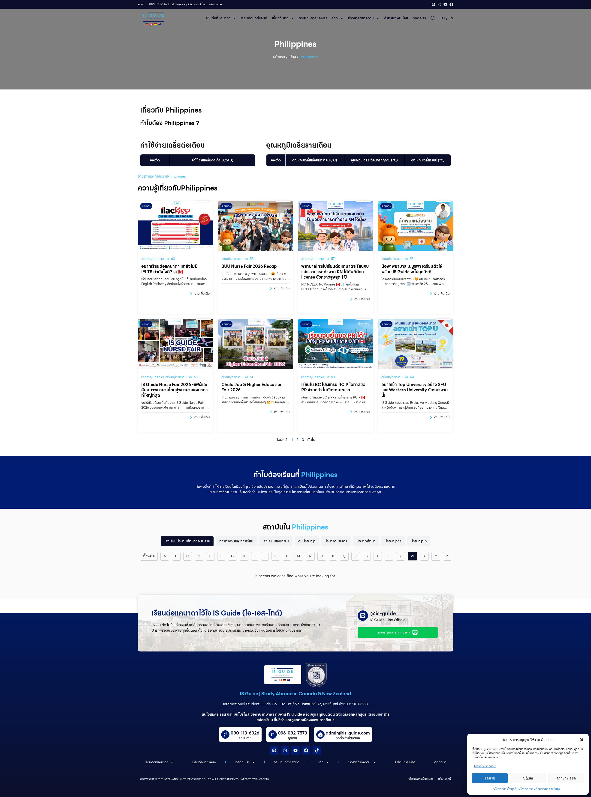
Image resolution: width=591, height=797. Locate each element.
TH (442, 18)
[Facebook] (451, 4)
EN (451, 18)
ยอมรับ (490, 778)
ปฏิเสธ (528, 778)
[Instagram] (439, 4)
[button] (581, 740)
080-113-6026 (245, 733)
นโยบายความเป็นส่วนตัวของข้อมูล (539, 789)
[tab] (187, 541)
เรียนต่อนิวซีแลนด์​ (254, 18)
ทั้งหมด (149, 556)
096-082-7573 (292, 733)
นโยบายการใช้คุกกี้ (504, 789)
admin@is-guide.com (348, 733)
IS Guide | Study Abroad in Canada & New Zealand (295, 693)
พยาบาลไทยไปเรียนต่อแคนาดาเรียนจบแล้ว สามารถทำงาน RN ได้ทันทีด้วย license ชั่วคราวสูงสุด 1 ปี (335, 271)
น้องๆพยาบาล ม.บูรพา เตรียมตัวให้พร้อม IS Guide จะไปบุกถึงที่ (411, 269)
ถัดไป (311, 440)
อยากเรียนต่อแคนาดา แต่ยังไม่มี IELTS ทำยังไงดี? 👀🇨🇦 (169, 269)
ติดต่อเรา (419, 18)
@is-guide (383, 614)
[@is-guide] (363, 615)
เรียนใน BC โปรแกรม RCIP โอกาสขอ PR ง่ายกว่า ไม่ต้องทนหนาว (333, 387)
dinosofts (262, 779)
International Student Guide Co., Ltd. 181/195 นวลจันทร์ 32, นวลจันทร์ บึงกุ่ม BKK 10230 (295, 704)
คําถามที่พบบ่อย (396, 18)
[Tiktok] (317, 750)
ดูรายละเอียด (566, 778)
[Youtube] (445, 4)
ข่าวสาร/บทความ (361, 18)
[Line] (433, 4)
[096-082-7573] (272, 734)
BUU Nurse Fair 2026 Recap (249, 266)
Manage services (485, 766)
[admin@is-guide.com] (320, 734)
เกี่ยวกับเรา (280, 18)
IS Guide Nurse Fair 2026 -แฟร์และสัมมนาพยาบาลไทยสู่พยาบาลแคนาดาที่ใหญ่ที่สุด (174, 390)
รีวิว (335, 18)
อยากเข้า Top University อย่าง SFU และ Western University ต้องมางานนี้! (414, 390)
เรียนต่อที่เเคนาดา (217, 18)
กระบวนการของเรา (313, 18)
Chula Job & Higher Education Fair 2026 (252, 387)
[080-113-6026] (225, 734)
